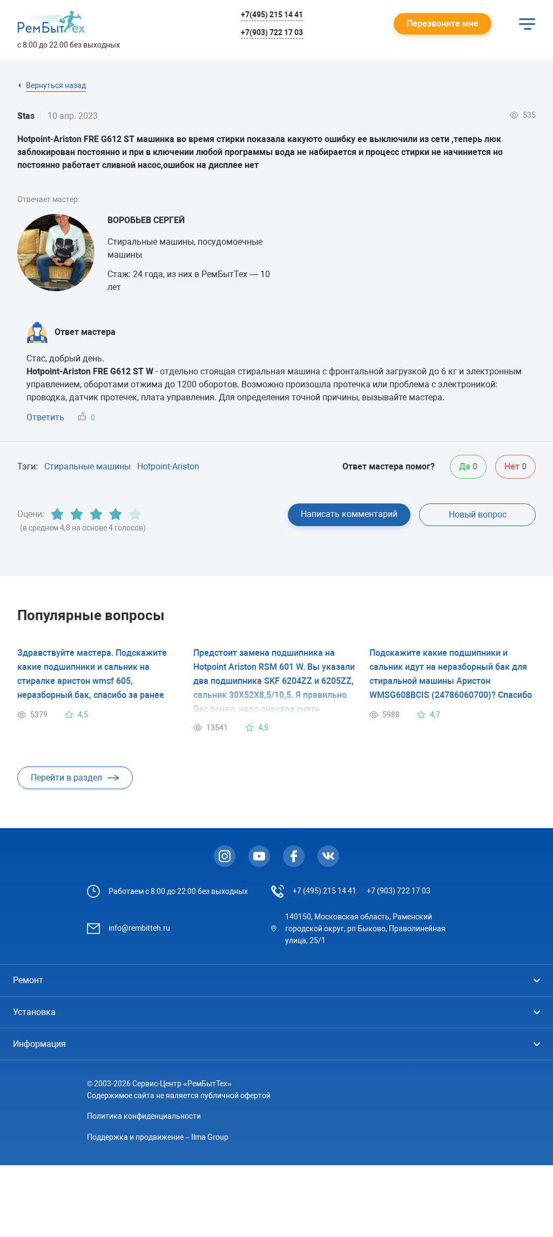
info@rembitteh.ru (139, 928)
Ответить (45, 417)
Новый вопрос (478, 514)
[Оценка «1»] (57, 514)
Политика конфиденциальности (144, 1116)
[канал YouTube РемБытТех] (259, 856)
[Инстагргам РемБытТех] (224, 856)
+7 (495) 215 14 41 (324, 890)
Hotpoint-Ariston (168, 466)
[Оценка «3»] (96, 514)
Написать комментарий (349, 514)
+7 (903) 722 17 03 (398, 890)
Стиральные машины (87, 466)
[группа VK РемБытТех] (328, 856)
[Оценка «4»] (115, 514)
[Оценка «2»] (76, 514)
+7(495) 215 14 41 (272, 14)
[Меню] (527, 24)
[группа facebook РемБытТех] (294, 856)
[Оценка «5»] (135, 514)
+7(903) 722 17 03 (272, 32)
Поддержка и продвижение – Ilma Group (157, 1137)
